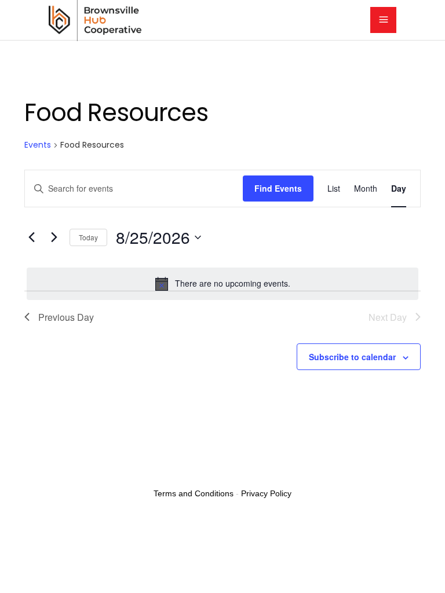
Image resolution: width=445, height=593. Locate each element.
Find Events (278, 188)
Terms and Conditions (194, 493)
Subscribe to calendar (352, 357)
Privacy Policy (266, 493)
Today (88, 237)
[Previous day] (31, 237)
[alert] (222, 284)
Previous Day (66, 317)
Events (37, 145)
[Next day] (54, 237)
